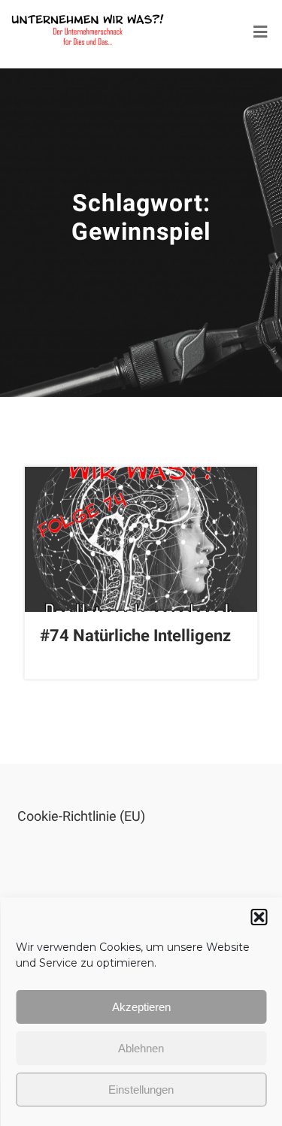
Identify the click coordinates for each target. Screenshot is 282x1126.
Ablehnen (141, 1048)
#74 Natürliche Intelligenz (135, 635)
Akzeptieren (141, 1006)
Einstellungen (141, 1089)
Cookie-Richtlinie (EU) (81, 816)
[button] (258, 917)
